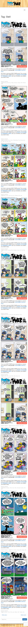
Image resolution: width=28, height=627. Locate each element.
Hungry (19, 82)
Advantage (5, 140)
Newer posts (23, 615)
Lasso (10, 375)
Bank (5, 487)
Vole (23, 612)
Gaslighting (17, 425)
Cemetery (5, 612)
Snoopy (23, 549)
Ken (13, 195)
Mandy (16, 612)
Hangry (12, 82)
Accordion (5, 250)
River (25, 487)
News (12, 375)
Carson (11, 140)
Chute (11, 487)
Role (7, 141)
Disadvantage (15, 140)
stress (17, 375)
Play (5, 141)
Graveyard (18, 487)
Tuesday (21, 612)
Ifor (20, 250)
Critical (9, 612)
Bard (5, 195)
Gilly (15, 314)
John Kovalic (14, 21)
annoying (9, 250)
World (2, 83)
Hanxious (15, 82)
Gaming (21, 140)
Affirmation (13, 425)
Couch (13, 487)
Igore (24, 140)
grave (13, 612)
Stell (21, 82)
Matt (3, 141)
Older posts (4, 615)
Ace (12, 549)
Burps (9, 140)
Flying (18, 549)
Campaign (15, 250)
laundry (22, 487)
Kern (2, 141)
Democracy (9, 82)
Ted (19, 375)
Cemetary (7, 487)
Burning (5, 82)
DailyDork (6, 81)
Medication (18, 314)
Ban (12, 314)
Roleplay (16, 195)
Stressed (24, 82)
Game (10, 195)
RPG (19, 195)
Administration (6, 314)
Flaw (19, 140)
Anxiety (10, 314)
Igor (12, 195)
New (24, 250)
